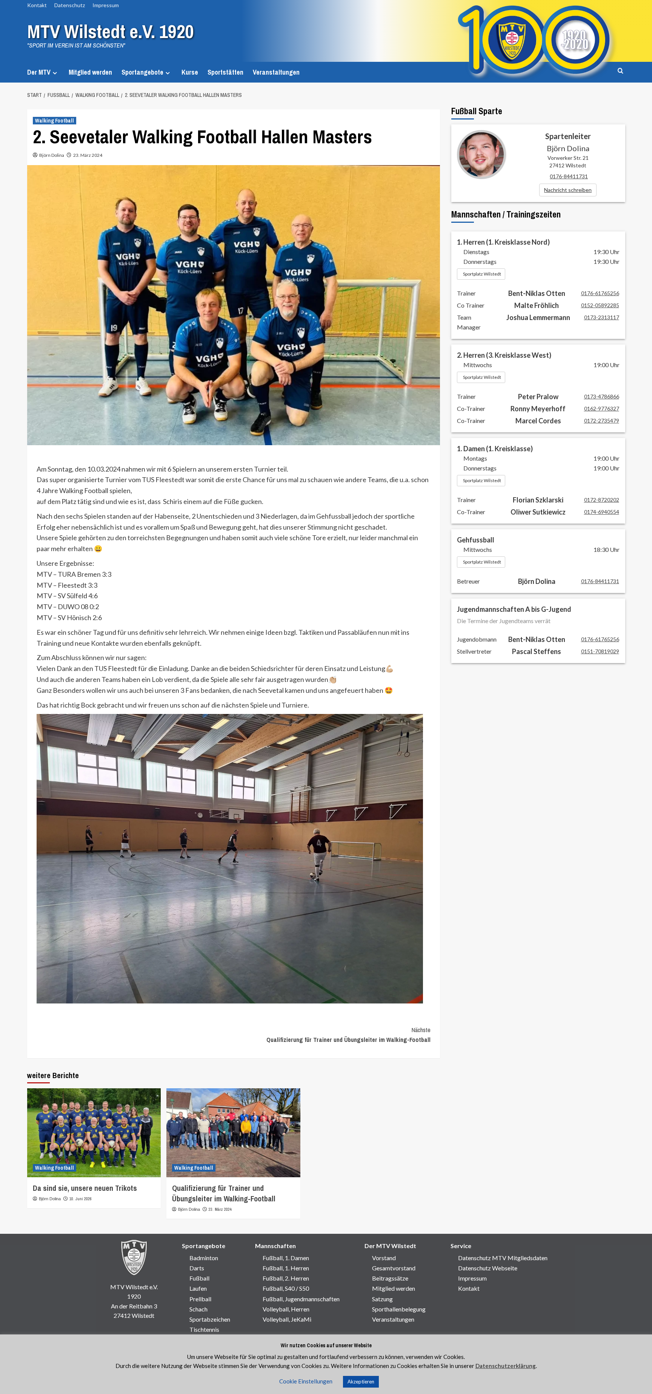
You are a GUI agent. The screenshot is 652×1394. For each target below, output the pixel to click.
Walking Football (54, 120)
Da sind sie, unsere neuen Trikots (85, 1188)
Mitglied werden (90, 72)
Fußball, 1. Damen (286, 1257)
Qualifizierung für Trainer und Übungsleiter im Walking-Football (348, 1035)
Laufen (198, 1288)
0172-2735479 (601, 420)
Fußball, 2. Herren (286, 1278)
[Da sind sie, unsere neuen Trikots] (94, 1133)
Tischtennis (204, 1329)
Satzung (382, 1298)
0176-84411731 (569, 176)
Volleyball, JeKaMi (287, 1319)
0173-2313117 (601, 317)
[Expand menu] (55, 73)
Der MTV (39, 72)
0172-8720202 (601, 499)
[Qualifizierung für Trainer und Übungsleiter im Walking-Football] (233, 1133)
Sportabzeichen (209, 1319)
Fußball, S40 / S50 (286, 1288)
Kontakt (37, 5)
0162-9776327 (601, 408)
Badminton (203, 1257)
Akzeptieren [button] (361, 1382)
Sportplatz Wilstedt (482, 274)
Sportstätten (225, 72)
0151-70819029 (600, 651)
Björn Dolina (51, 155)
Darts (196, 1267)
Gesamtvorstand (393, 1267)
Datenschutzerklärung (505, 1365)
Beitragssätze (390, 1278)
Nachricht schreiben (568, 190)
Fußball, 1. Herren (286, 1267)
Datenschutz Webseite (487, 1267)
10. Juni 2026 (80, 1198)
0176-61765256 (600, 293)
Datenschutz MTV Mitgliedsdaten (502, 1257)
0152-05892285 (600, 305)
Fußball (199, 1278)
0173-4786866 (601, 396)
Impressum (105, 5)
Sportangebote (142, 72)
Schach (198, 1309)
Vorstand (384, 1257)
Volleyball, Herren (286, 1309)
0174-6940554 (601, 512)
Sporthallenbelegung (399, 1309)
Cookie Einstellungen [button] (305, 1381)
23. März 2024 (87, 155)
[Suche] (620, 71)
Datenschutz (69, 5)
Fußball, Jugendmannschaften (301, 1298)
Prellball (200, 1298)
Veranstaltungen (276, 72)
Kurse (189, 72)
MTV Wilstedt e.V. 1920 (110, 31)
